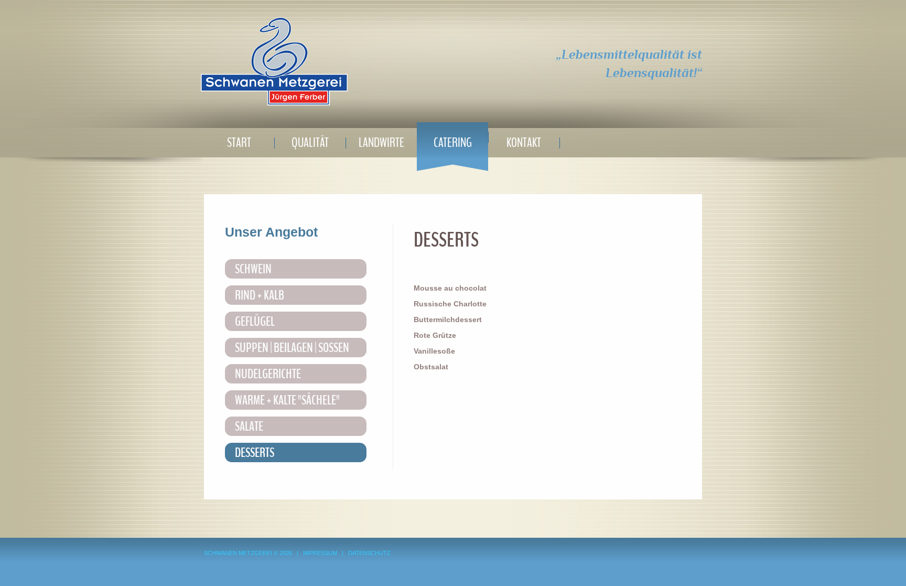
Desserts (254, 453)
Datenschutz (369, 553)
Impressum (320, 553)
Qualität (310, 143)
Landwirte (381, 143)
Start (239, 143)
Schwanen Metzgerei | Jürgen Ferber (274, 61)
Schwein (253, 269)
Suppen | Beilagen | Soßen (292, 348)
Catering (453, 143)
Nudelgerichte (268, 374)
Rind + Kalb (259, 295)
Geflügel (255, 322)
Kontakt (523, 143)
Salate (249, 426)
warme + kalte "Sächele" (287, 400)
